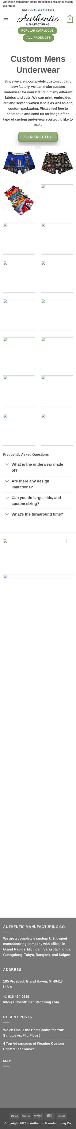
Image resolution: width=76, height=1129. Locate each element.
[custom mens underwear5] (19, 277)
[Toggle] (7, 465)
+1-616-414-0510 (16, 996)
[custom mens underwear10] (57, 315)
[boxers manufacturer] (57, 277)
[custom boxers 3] (19, 391)
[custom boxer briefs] (19, 315)
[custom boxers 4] (57, 391)
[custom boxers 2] (57, 353)
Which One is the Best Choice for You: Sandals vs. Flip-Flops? (33, 1032)
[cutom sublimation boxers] (19, 238)
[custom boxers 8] (57, 430)
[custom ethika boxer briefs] (57, 162)
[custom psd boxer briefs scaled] (57, 238)
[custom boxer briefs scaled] (19, 162)
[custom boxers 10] (19, 200)
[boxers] (19, 430)
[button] (5, 19)
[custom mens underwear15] (19, 353)
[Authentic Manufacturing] (38, 19)
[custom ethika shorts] (57, 200)
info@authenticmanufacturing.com (31, 1002)
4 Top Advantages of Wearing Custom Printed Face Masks (33, 1046)
